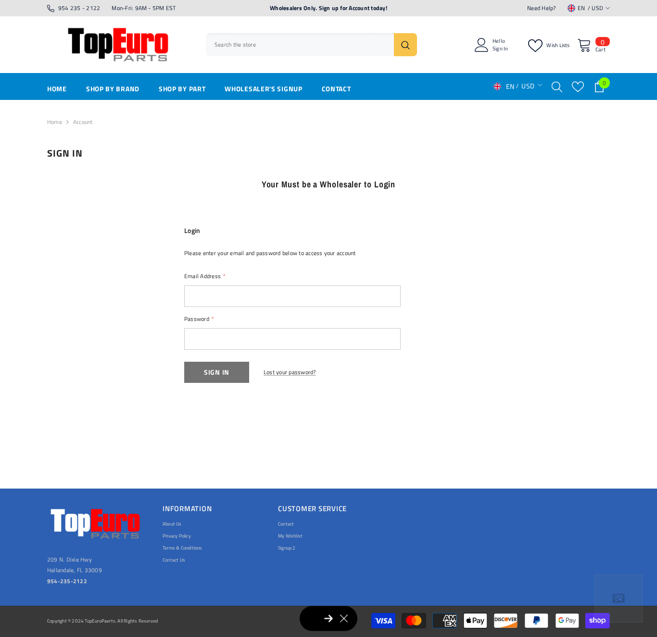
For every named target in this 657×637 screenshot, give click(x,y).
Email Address (204, 276)
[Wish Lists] (578, 87)
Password (198, 318)
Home (54, 121)
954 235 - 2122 (79, 7)
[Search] (311, 44)
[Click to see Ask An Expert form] (618, 599)
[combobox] (300, 44)
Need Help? (541, 7)
